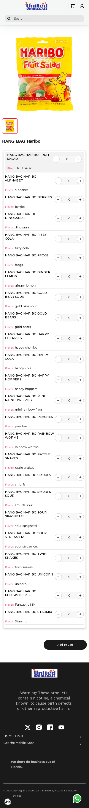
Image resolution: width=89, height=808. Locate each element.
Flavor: (11, 168)
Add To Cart (65, 644)
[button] (44, 737)
